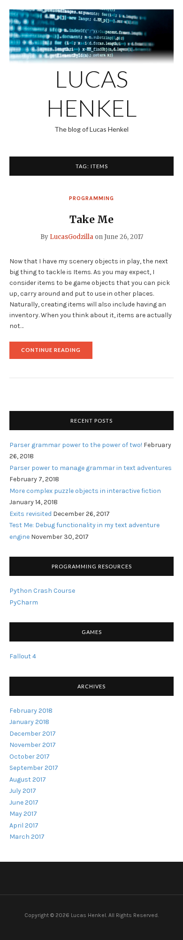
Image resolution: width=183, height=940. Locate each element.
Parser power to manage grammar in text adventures (90, 468)
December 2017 (32, 734)
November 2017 (32, 745)
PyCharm (23, 602)
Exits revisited (30, 514)
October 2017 (29, 757)
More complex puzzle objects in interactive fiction (85, 491)
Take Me (91, 219)
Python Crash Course (42, 591)
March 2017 (27, 837)
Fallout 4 (22, 656)
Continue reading (56, 352)
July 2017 (22, 791)
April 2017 (23, 825)
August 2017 (27, 779)
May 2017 (23, 814)
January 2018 (29, 722)
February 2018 (31, 711)
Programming (91, 198)
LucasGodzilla (71, 237)
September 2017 (33, 768)
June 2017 (23, 802)
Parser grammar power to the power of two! (75, 445)
